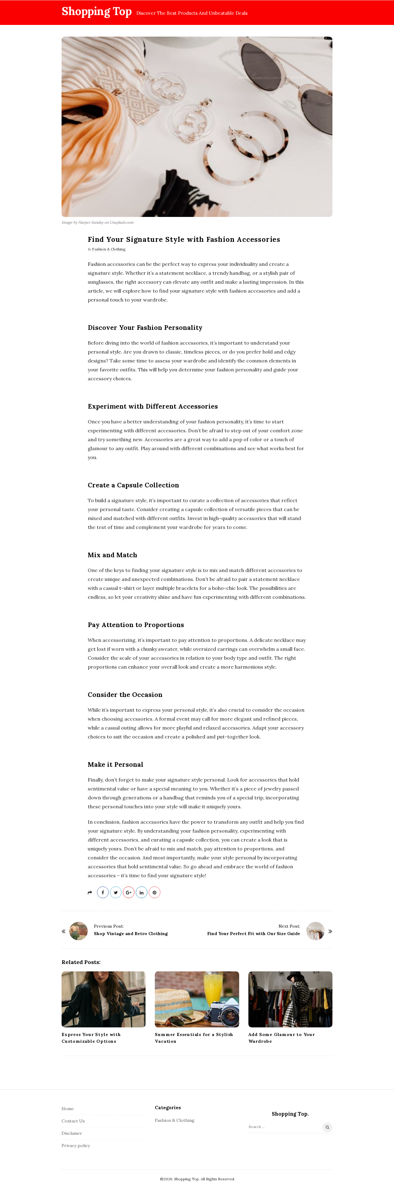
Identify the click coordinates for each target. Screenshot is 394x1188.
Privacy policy (76, 1145)
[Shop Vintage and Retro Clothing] (78, 931)
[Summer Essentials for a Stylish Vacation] (197, 999)
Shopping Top (96, 11)
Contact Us (73, 1121)
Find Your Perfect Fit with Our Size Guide (253, 933)
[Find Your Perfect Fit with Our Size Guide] (315, 931)
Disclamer (72, 1133)
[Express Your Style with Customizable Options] (104, 999)
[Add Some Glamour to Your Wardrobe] (290, 999)
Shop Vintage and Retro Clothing (131, 933)
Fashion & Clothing (109, 249)
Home (68, 1108)
